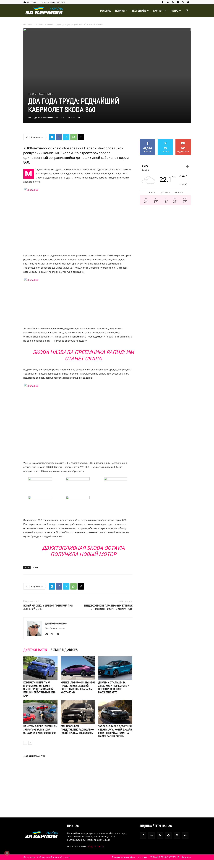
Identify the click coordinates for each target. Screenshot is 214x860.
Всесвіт (50, 24)
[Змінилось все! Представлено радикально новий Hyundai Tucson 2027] (78, 712)
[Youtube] (188, 2)
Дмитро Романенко (43, 117)
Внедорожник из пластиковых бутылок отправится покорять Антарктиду (108, 607)
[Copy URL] (81, 137)
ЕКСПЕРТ (158, 10)
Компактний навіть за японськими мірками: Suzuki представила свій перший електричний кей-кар (39, 689)
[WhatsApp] (73, 137)
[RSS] (172, 2)
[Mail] (167, 2)
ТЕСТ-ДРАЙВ (139, 10)
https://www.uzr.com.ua (55, 628)
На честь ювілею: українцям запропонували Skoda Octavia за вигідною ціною (40, 729)
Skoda (35, 567)
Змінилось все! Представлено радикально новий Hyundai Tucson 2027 (77, 729)
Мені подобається (148, 141)
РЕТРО (174, 10)
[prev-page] (25, 743)
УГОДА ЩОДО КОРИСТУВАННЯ (164, 857)
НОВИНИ (120, 10)
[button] (187, 10)
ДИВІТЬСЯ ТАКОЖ (35, 650)
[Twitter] (183, 2)
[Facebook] (162, 2)
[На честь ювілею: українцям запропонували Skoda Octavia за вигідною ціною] (40, 712)
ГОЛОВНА (105, 10)
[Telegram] (178, 2)
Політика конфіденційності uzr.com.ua (129, 857)
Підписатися (183, 140)
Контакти (186, 857)
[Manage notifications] (6, 853)
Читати (165, 140)
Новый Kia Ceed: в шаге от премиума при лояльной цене (48, 607)
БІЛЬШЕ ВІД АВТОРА (64, 650)
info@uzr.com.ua (95, 846)
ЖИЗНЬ (49, 94)
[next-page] (30, 743)
